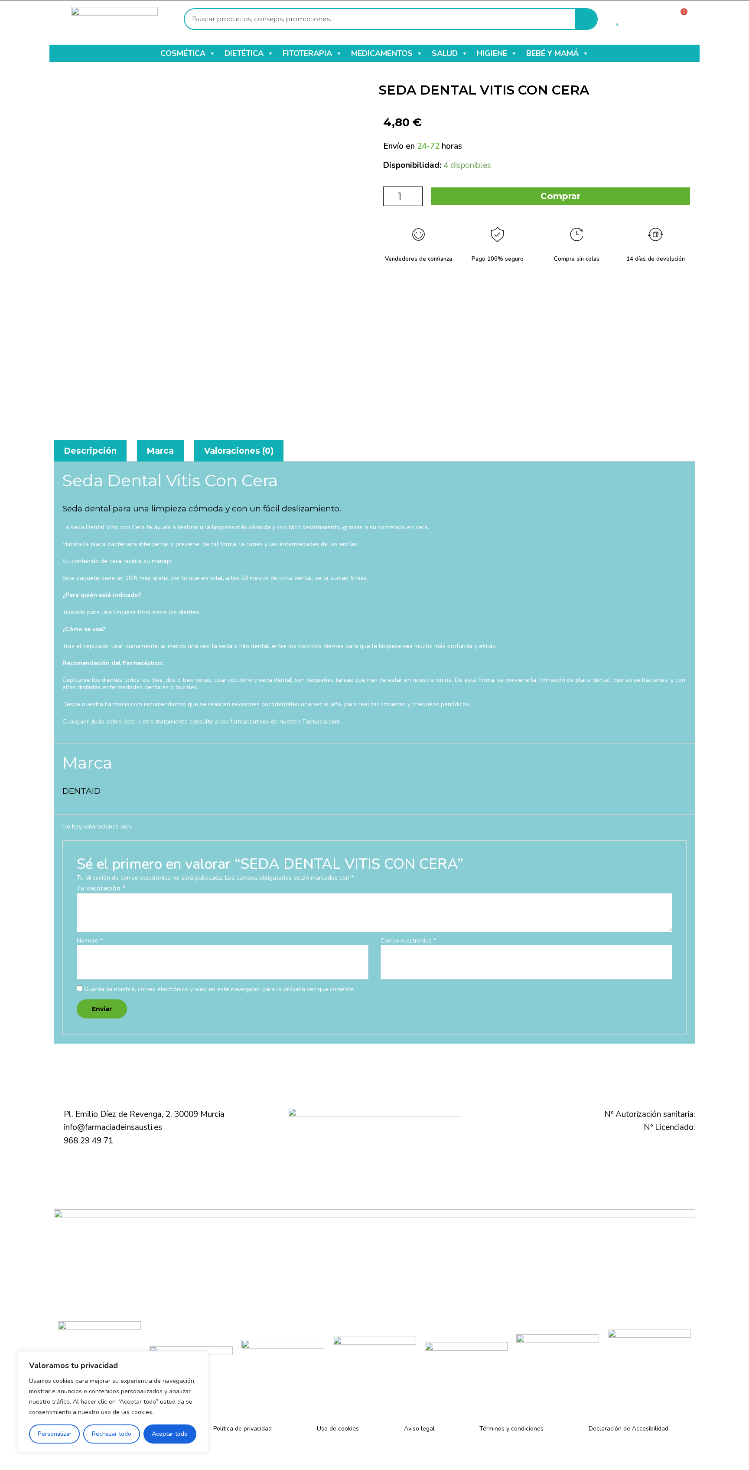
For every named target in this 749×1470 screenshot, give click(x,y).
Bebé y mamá (552, 53)
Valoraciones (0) (239, 451)
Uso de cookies (338, 1428)
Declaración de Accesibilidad (628, 1428)
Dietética (244, 53)
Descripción (90, 451)
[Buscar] (586, 19)
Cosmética (182, 53)
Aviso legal (419, 1428)
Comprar (560, 196)
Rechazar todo (111, 1434)
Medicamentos (382, 53)
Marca (160, 451)
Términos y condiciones (511, 1428)
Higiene (492, 53)
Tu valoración (101, 888)
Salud (445, 53)
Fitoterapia (307, 53)
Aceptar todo (170, 1434)
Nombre (90, 941)
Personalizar (55, 1434)
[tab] (90, 451)
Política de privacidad (242, 1428)
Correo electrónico (408, 941)
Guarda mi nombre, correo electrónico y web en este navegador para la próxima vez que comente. (219, 989)
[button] (212, 53)
